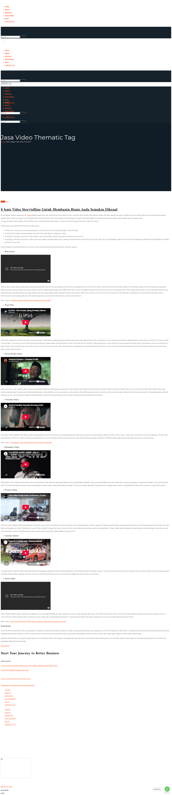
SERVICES (9, 696)
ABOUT (8, 693)
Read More (5, 646)
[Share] (3, 790)
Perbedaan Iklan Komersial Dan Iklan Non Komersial (31, 442)
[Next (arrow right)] (3, 793)
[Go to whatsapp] (167, 789)
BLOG (7, 702)
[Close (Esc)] (1, 790)
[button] (86, 83)
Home (3, 142)
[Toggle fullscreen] (5, 790)
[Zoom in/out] (7, 790)
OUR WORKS (10, 699)
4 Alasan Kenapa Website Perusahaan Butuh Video (30, 300)
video (29, 215)
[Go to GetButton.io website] (167, 793)
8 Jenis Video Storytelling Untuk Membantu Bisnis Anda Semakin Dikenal (59, 210)
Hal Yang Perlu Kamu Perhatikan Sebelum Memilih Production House (38, 621)
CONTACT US (10, 705)
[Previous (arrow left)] (1, 793)
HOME (7, 690)
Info (6, 202)
